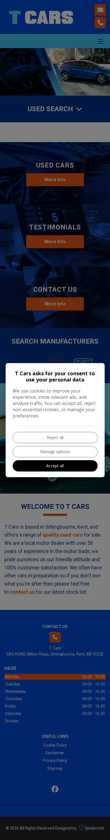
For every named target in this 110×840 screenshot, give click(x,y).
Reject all (55, 437)
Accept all (55, 465)
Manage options (55, 451)
